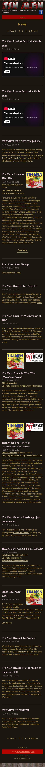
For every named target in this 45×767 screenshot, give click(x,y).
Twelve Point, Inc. (26, 758)
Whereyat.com (8, 185)
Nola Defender (8, 555)
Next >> (34, 31)
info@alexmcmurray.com (25, 752)
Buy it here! (7, 623)
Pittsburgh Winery (21, 533)
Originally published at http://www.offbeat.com (22, 386)
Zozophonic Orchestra (23, 652)
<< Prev (10, 31)
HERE (29, 161)
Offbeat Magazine (9, 383)
